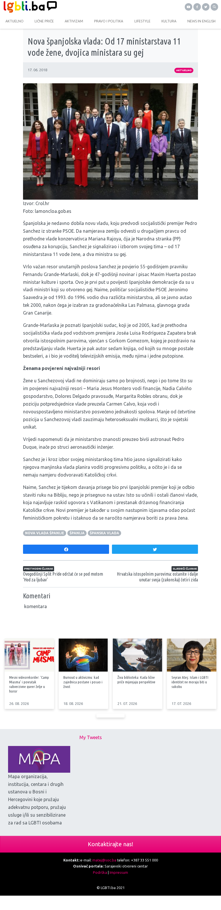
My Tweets (90, 737)
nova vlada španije (44, 533)
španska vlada (104, 533)
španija (77, 533)
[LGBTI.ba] (55, 7)
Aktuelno (184, 70)
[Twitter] (205, 7)
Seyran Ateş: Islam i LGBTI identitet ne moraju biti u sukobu (190, 682)
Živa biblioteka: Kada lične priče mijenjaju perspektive (136, 679)
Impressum (119, 872)
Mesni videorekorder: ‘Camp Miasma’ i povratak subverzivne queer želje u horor (29, 684)
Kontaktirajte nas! (110, 844)
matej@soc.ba (104, 860)
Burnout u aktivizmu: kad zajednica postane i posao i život (82, 682)
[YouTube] (188, 7)
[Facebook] (197, 7)
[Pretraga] (214, 7)
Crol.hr (42, 203)
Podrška (100, 872)
